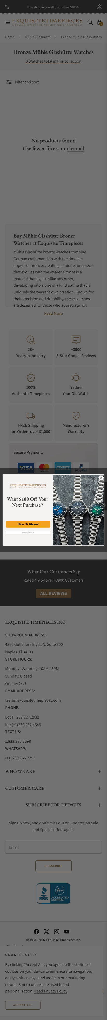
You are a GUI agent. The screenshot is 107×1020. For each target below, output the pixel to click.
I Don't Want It (28, 532)
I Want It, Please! (28, 524)
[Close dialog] (101, 477)
